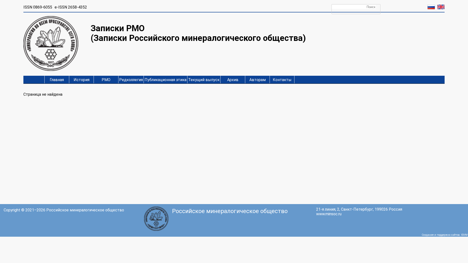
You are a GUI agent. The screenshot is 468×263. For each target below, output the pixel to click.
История (81, 79)
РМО (106, 79)
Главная (57, 79)
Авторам (257, 79)
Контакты (282, 79)
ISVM (464, 234)
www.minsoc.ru (328, 214)
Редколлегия (131, 79)
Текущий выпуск (204, 79)
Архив (232, 79)
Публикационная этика (165, 79)
